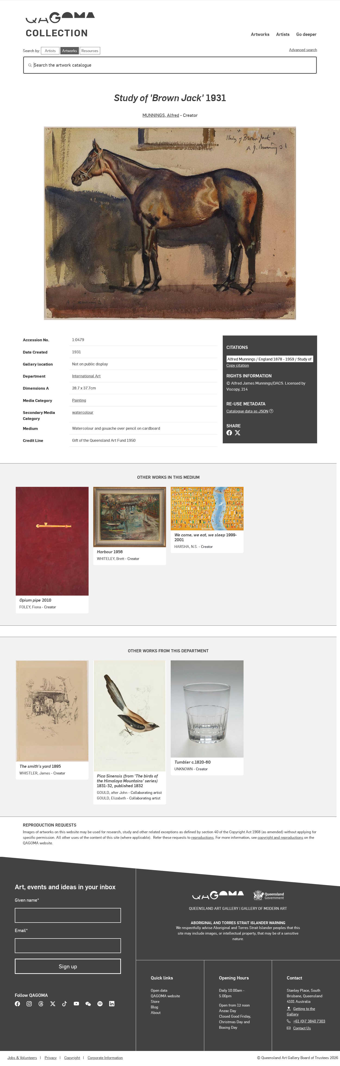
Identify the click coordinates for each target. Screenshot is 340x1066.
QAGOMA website (165, 995)
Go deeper (306, 34)
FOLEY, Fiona (30, 606)
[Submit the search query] (26, 65)
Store (155, 1001)
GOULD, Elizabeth (111, 798)
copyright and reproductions (280, 837)
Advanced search (303, 49)
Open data (159, 990)
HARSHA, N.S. (186, 546)
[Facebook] (229, 433)
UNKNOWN (183, 768)
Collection (57, 32)
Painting (79, 400)
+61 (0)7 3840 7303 (309, 1021)
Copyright (72, 1057)
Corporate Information (105, 1057)
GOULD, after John (112, 792)
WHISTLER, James (34, 773)
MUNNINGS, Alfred (160, 115)
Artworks (260, 34)
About (156, 1012)
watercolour (82, 412)
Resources (89, 50)
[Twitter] (237, 433)
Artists (283, 34)
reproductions (202, 837)
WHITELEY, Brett (110, 558)
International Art (86, 375)
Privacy (51, 1057)
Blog (154, 1006)
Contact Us (302, 1028)
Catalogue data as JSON (247, 410)
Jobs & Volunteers (22, 1057)
